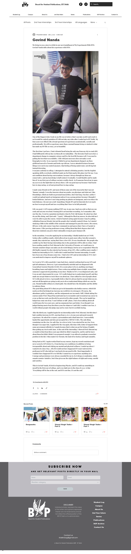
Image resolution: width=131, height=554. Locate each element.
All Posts (27, 22)
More (93, 22)
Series (99, 516)
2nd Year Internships (42, 22)
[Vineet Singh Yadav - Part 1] (94, 414)
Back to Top (3, 546)
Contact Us (99, 527)
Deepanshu (31, 424)
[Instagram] (86, 4)
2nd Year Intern (99, 513)
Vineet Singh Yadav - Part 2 (64, 425)
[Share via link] (46, 388)
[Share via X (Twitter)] (38, 388)
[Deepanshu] (36, 414)
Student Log (99, 502)
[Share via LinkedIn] (42, 388)
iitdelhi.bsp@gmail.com (68, 538)
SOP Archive (98, 524)
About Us (99, 509)
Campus (98, 506)
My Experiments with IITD (40, 382)
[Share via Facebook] (33, 388)
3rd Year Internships (63, 22)
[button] (101, 15)
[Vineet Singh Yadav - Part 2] (65, 414)
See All (105, 403)
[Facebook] (80, 4)
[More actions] (97, 35)
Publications (98, 520)
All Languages (81, 22)
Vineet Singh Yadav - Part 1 (93, 425)
